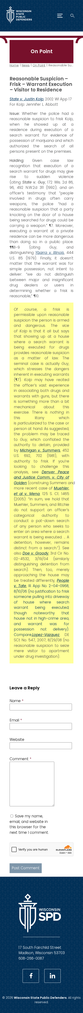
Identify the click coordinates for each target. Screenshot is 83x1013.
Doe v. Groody (36, 553)
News (26, 65)
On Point (39, 65)
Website (17, 739)
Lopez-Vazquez (45, 634)
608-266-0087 (31, 958)
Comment (20, 758)
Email (16, 720)
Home (14, 65)
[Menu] (60, 16)
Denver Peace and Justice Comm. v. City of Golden (41, 477)
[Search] (72, 15)
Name (16, 700)
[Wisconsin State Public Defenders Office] (19, 24)
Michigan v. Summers (40, 450)
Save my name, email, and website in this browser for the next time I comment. (29, 824)
